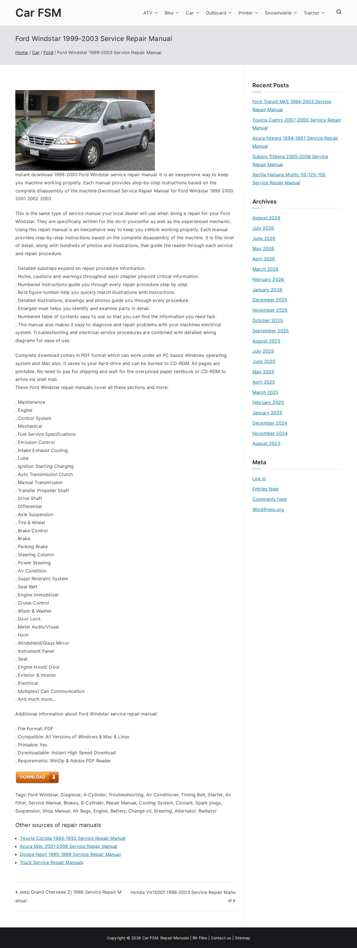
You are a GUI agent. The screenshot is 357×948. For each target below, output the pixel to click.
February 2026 (268, 279)
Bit (195, 937)
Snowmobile (278, 13)
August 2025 (266, 341)
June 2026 (263, 238)
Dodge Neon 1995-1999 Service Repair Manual (70, 854)
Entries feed (265, 489)
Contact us (221, 937)
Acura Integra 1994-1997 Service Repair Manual (295, 142)
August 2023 (266, 443)
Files (203, 937)
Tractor (311, 13)
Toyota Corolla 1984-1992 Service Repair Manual (73, 838)
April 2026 (263, 259)
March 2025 (265, 392)
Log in (259, 478)
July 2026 (263, 228)
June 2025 (263, 361)
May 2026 (263, 248)
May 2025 (263, 371)
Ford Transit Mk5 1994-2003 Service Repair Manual (291, 105)
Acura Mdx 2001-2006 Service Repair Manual (68, 846)
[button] (155, 13)
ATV (147, 13)
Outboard (216, 13)
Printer (245, 13)
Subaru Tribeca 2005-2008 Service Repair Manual (290, 160)
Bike (169, 13)
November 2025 (270, 310)
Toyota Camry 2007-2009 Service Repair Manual (296, 124)
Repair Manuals (174, 937)
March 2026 (265, 269)
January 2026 (267, 289)
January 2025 (267, 412)
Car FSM (38, 13)
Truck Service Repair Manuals (51, 862)
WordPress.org (268, 509)
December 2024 (269, 423)
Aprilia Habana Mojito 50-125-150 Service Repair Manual (288, 178)
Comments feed (269, 499)
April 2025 (263, 382)
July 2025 (263, 351)
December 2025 (269, 300)
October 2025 (267, 320)
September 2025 (270, 330)
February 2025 (268, 402)
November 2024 (270, 433)
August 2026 (266, 218)
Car (189, 13)
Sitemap (242, 937)
